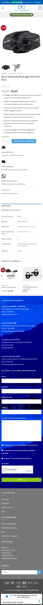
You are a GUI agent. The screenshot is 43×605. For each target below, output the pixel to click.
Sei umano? (6, 463)
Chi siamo (5, 499)
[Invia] (39, 572)
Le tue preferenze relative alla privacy (23, 596)
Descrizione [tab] (6, 206)
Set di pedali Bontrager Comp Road (30, 288)
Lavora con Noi (7, 507)
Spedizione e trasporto (10, 536)
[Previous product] (7, 86)
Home (4, 73)
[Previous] (5, 42)
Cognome (5, 387)
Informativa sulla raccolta (13, 602)
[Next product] (3, 86)
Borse (20, 73)
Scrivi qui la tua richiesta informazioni (14, 418)
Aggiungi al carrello (24, 141)
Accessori (12, 73)
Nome (4, 376)
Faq (3, 511)
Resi (3, 532)
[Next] (38, 42)
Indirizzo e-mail (7, 397)
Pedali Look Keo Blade (9, 287)
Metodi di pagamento (9, 528)
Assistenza (5, 503)
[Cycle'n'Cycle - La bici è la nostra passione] (21, 8)
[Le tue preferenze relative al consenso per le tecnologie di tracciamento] (39, 601)
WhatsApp (21, 184)
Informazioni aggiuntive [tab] (11, 210)
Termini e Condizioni (9, 524)
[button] (3, 8)
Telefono (5, 407)
